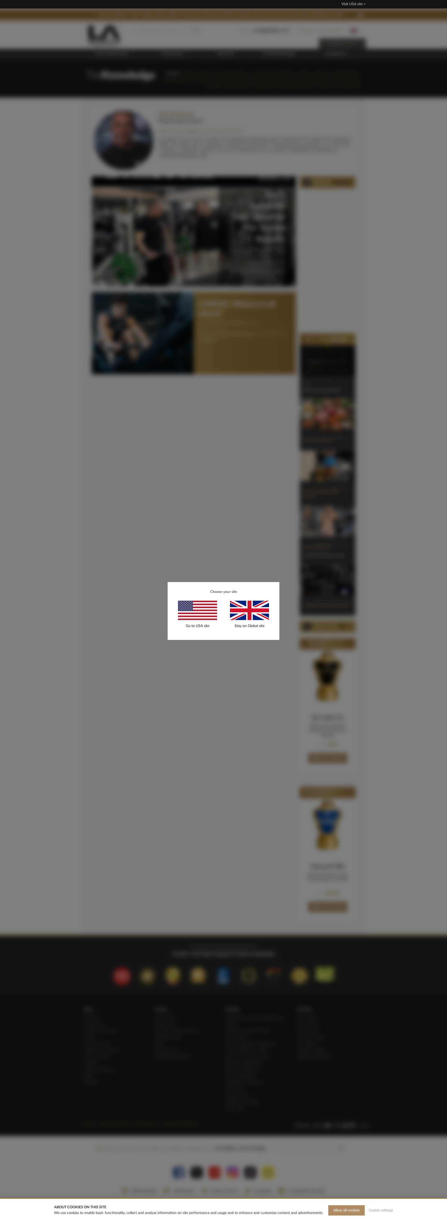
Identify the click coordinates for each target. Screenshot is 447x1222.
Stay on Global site (249, 626)
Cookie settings (381, 1210)
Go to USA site (197, 626)
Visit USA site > (353, 4)
